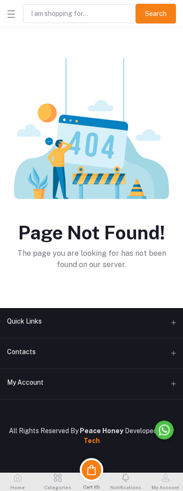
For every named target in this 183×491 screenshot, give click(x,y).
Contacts (21, 352)
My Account (25, 382)
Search (156, 13)
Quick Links (24, 321)
